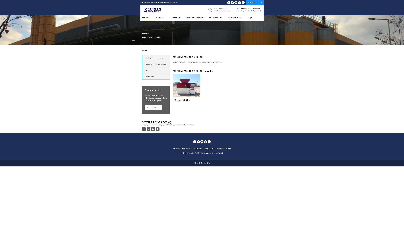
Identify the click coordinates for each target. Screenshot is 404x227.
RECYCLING (150, 70)
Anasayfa (145, 18)
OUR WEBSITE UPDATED (154, 58)
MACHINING (150, 76)
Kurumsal (158, 17)
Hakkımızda (186, 148)
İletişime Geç (154, 107)
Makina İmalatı (215, 17)
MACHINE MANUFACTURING (156, 64)
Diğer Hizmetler (233, 17)
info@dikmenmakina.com (222, 11)
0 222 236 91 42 (220, 8)
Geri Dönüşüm (174, 17)
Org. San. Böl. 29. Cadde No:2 (251, 11)
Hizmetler (220, 148)
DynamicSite (205, 163)
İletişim (249, 18)
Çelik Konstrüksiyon (194, 17)
